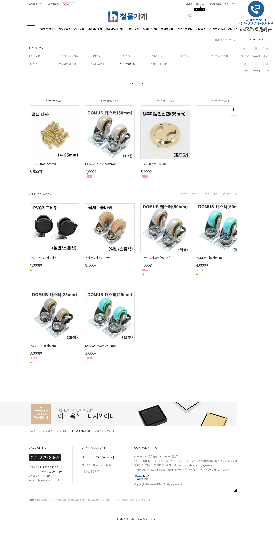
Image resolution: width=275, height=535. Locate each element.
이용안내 (61, 431)
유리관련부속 (150, 29)
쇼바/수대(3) (157, 56)
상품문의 (256, 56)
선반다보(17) (126, 56)
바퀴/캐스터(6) (127, 64)
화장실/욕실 (132, 29)
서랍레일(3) (95, 56)
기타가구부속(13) (159, 64)
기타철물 (201, 29)
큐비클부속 (167, 29)
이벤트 (245, 71)
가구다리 (33, 64)
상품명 (206, 194)
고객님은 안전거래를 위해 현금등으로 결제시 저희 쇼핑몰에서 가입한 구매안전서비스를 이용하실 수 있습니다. (96, 500)
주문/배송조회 (214, 4)
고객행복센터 (54, 4)
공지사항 (245, 56)
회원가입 (200, 4)
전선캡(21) (34, 56)
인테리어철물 (95, 29)
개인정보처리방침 (80, 431)
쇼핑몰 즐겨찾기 (36, 4)
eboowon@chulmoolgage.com (195, 465)
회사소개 (33, 431)
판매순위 (227, 194)
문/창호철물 (64, 29)
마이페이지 (230, 4)
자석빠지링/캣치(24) (69, 56)
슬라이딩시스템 (114, 29)
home (218, 40)
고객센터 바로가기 (104, 431)
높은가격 (195, 194)
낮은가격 (184, 194)
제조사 (216, 194)
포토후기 (256, 71)
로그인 (189, 4)
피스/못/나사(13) (220, 56)
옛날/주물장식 (184, 29)
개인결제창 (234, 29)
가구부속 (79, 29)
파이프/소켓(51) (98, 64)
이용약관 (47, 431)
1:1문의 (267, 71)
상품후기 (267, 56)
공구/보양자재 (217, 29)
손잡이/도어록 (46, 29)
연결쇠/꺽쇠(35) (67, 64)
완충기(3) (186, 56)
